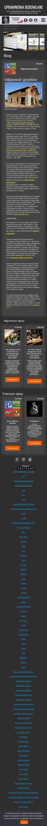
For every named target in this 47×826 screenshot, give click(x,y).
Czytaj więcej (12, 380)
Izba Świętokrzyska (23, 732)
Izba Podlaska (23, 746)
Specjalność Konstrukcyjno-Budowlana (23, 676)
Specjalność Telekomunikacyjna (23, 709)
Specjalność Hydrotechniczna (23, 704)
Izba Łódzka (23, 769)
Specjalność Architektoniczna (23, 672)
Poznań (23, 593)
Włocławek (23, 658)
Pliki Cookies (23, 807)
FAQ (23, 476)
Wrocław (23, 583)
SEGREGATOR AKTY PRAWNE (23, 504)
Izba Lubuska (23, 774)
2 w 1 (23, 490)
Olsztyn (23, 588)
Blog (23, 532)
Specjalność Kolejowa (23, 700)
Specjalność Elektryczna (23, 695)
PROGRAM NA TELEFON (23, 486)
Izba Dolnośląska (23, 788)
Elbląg (23, 653)
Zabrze (23, 639)
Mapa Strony (23, 537)
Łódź (23, 551)
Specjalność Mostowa (23, 690)
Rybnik (23, 649)
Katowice (23, 574)
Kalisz (23, 667)
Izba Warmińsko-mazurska (24, 728)
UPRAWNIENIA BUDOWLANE (23, 472)
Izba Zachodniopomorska (23, 723)
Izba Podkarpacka (23, 751)
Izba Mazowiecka (23, 760)
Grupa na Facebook (23, 528)
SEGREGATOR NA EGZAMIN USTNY (23, 509)
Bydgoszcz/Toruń (23, 597)
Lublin (23, 560)
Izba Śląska (23, 737)
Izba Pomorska (23, 741)
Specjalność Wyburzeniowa (23, 714)
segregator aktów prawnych (21, 257)
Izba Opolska (23, 755)
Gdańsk (23, 602)
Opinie (23, 514)
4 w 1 (23, 500)
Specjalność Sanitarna (23, 681)
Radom (23, 616)
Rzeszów (23, 565)
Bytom (23, 644)
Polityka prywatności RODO (23, 802)
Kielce (23, 546)
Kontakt (23, 518)
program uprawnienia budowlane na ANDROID (21, 150)
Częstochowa (23, 630)
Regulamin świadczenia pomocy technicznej (23, 797)
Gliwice (23, 625)
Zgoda (24, 822)
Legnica (23, 662)
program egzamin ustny (21, 214)
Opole (23, 579)
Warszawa (23, 556)
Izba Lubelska (23, 779)
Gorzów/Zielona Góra (23, 607)
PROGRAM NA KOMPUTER (23, 481)
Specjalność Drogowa (23, 686)
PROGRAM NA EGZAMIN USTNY (23, 523)
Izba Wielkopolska (23, 718)
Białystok (23, 541)
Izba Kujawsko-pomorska (23, 783)
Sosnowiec (23, 621)
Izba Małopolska (23, 765)
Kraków (23, 569)
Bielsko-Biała (23, 635)
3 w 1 (23, 495)
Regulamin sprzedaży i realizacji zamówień (23, 793)
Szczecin (23, 611)
